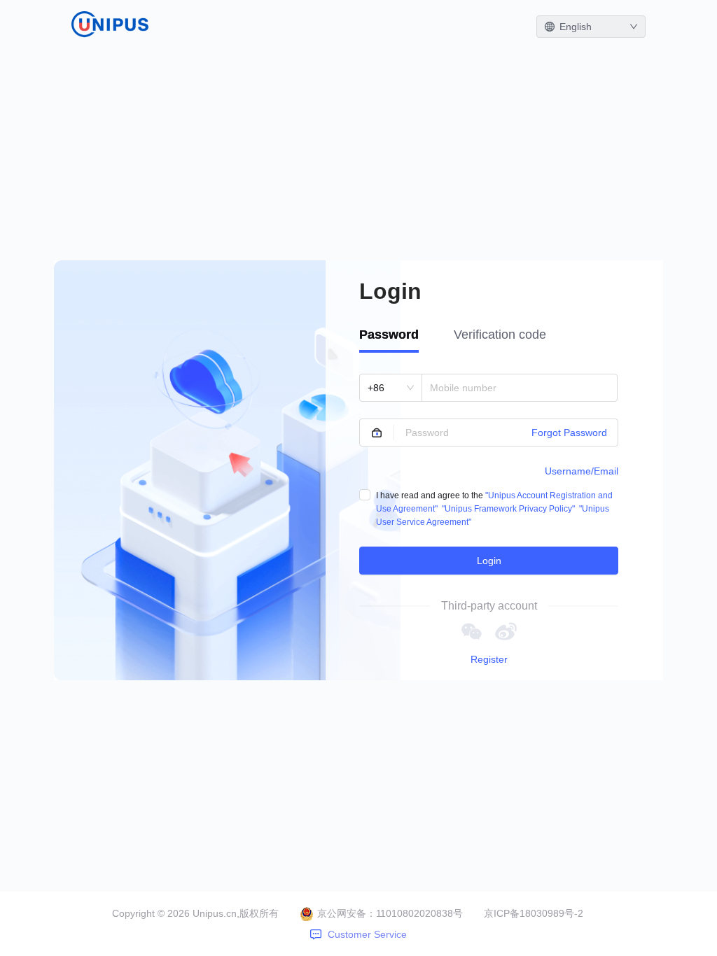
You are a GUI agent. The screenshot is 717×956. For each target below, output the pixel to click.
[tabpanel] (488, 474)
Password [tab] (389, 335)
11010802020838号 (419, 913)
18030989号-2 (551, 913)
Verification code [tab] (500, 335)
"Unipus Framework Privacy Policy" (508, 509)
